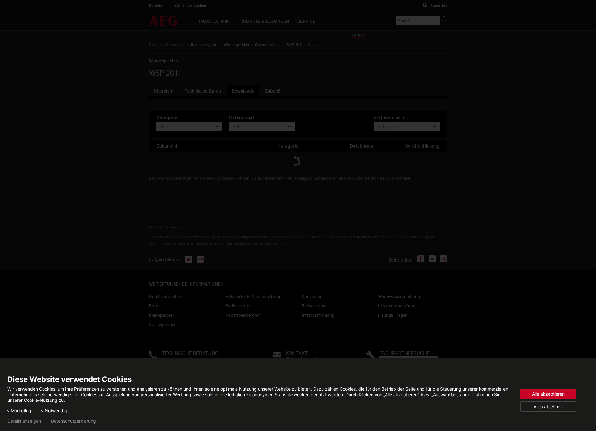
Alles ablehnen (548, 406)
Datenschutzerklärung (73, 421)
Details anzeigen (24, 421)
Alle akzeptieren (548, 394)
